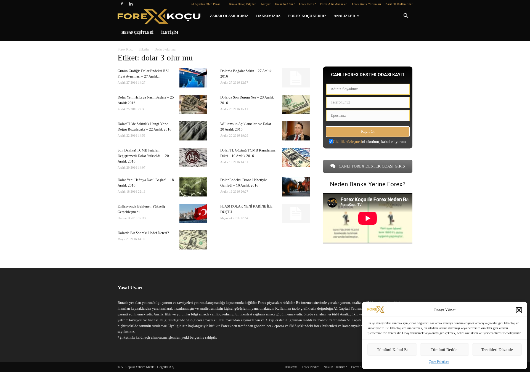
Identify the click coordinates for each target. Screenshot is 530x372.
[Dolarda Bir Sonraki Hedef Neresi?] (193, 239)
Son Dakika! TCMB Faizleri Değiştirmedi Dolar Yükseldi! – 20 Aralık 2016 (143, 155)
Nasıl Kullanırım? (335, 367)
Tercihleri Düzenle (497, 349)
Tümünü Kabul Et (392, 349)
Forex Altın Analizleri (334, 4)
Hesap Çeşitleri (137, 32)
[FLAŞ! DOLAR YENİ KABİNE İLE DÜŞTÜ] (296, 213)
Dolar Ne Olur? (285, 4)
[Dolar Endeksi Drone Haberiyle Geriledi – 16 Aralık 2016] (296, 186)
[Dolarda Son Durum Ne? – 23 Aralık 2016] (296, 104)
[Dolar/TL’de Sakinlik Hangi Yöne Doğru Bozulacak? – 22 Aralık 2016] (193, 130)
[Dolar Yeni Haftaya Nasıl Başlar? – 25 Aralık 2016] (193, 104)
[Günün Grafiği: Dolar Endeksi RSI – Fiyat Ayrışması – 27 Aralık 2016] (193, 77)
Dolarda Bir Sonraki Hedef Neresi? (143, 233)
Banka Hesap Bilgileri (242, 4)
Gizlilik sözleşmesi (347, 142)
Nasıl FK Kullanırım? (398, 4)
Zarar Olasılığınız (229, 16)
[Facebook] (122, 4)
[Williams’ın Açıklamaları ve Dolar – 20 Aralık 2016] (296, 130)
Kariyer (266, 4)
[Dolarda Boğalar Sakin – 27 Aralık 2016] (296, 77)
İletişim (169, 32)
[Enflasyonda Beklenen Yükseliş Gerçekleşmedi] (193, 213)
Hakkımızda (268, 16)
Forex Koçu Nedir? (307, 16)
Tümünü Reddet (445, 349)
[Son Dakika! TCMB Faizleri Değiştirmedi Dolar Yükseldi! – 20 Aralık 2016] (193, 157)
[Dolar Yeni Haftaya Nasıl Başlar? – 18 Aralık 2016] (193, 186)
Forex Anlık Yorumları (366, 4)
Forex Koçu (125, 49)
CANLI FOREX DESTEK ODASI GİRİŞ (371, 166)
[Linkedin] (131, 4)
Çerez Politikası (439, 362)
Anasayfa (291, 367)
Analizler (344, 16)
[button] (519, 310)
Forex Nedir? (307, 4)
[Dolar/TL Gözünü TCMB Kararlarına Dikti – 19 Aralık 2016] (296, 157)
